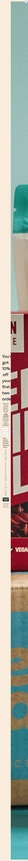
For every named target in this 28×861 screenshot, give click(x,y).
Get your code (6, 499)
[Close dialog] (26, 2)
